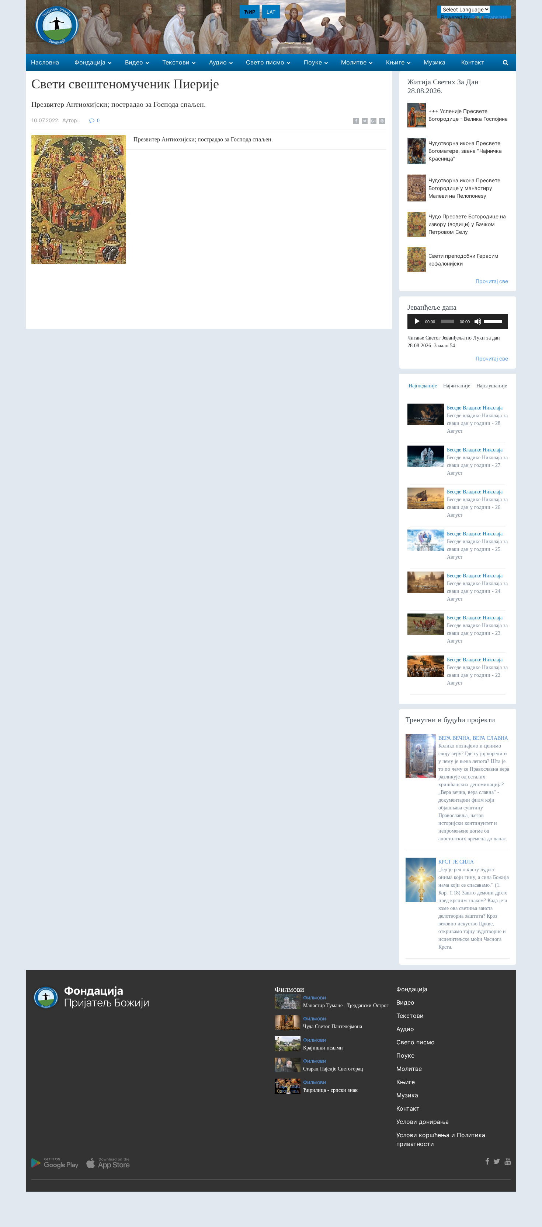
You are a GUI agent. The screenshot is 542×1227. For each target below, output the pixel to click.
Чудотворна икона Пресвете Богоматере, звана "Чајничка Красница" (465, 151)
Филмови (314, 997)
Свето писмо (415, 1042)
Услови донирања (422, 1121)
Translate (496, 17)
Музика (407, 1095)
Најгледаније (423, 386)
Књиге (405, 1082)
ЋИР (249, 12)
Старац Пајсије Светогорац (333, 1069)
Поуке (405, 1055)
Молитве (409, 1068)
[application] (457, 321)
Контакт (408, 1108)
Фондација (411, 989)
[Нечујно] (478, 321)
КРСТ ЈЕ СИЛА (456, 862)
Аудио (405, 1029)
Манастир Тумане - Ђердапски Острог (346, 1005)
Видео (405, 1002)
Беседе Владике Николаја (475, 408)
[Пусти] (417, 321)
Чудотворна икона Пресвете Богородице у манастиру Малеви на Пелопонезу (464, 188)
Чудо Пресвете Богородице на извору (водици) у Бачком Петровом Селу (467, 224)
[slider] (494, 320)
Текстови (410, 1015)
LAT (271, 12)
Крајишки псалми (323, 1048)
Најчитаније (456, 386)
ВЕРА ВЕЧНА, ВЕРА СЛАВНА (473, 738)
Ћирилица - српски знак (330, 1090)
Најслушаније (491, 386)
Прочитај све (492, 281)
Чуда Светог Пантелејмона (332, 1026)
